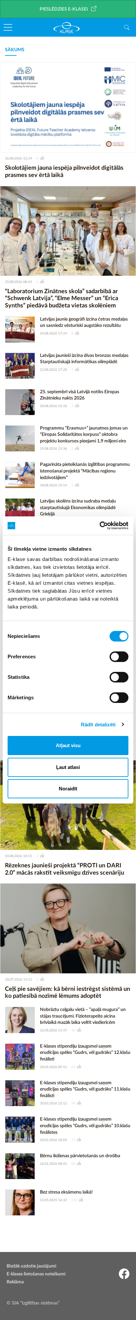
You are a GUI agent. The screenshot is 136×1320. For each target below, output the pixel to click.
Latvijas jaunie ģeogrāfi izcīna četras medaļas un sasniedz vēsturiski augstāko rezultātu (84, 322)
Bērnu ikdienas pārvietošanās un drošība (80, 1156)
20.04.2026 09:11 (53, 1067)
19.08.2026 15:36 (53, 448)
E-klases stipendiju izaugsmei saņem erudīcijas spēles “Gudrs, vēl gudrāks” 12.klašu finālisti (85, 1052)
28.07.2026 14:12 (18, 979)
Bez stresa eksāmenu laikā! (66, 1192)
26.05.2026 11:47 (53, 1030)
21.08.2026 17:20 (53, 369)
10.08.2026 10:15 (18, 856)
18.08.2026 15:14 (53, 485)
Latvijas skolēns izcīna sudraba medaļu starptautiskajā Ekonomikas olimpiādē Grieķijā (78, 507)
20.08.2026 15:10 (53, 406)
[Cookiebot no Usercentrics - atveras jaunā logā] (99, 525)
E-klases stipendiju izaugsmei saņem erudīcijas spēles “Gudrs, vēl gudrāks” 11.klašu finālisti (85, 1089)
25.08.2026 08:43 (18, 282)
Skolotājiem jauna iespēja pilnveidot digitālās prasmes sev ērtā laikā (64, 171)
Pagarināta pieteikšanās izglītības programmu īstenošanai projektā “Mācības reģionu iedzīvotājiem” (85, 471)
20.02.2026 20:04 (53, 1140)
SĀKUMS (14, 50)
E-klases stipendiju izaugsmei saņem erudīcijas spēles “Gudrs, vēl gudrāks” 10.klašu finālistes (85, 1125)
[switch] (119, 656)
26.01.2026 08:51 (53, 1163)
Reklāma (15, 1282)
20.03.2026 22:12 (53, 1103)
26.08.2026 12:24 (18, 158)
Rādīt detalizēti (98, 724)
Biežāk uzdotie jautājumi (31, 1266)
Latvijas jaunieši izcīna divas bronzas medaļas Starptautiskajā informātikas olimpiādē (84, 359)
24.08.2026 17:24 (53, 333)
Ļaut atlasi (68, 767)
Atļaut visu (68, 745)
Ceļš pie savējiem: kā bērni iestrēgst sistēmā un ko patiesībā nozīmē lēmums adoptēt (67, 992)
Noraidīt (68, 788)
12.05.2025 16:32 (53, 1200)
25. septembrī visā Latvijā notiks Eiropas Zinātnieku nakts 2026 (79, 395)
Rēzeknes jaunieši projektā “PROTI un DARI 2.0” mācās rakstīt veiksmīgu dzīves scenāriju (64, 869)
